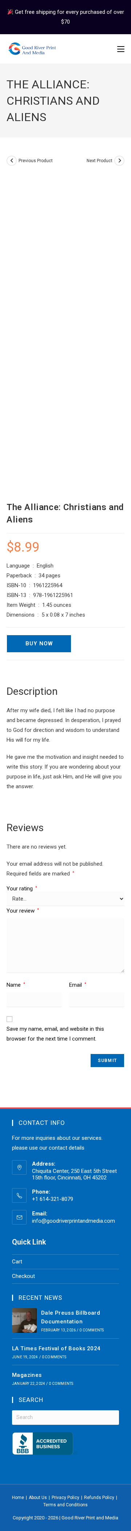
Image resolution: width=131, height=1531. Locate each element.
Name (16, 985)
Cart (17, 1261)
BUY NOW (39, 643)
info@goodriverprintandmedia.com (73, 1221)
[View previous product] (12, 161)
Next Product (99, 160)
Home (18, 1497)
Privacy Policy (65, 1497)
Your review (23, 910)
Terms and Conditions (65, 1504)
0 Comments (91, 1330)
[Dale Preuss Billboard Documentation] (24, 1320)
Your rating (22, 888)
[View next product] (119, 161)
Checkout (23, 1276)
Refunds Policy (99, 1497)
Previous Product (36, 160)
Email (77, 985)
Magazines (27, 1375)
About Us (38, 1497)
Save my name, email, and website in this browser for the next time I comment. (55, 1034)
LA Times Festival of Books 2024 (56, 1348)
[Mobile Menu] (120, 49)
